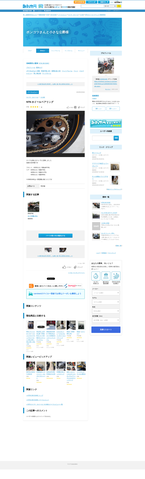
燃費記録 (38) (56, 71)
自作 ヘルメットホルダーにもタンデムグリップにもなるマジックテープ (71, 376)
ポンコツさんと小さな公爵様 (47, 32)
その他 (82, 15)
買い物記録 (37, 73)
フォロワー (113, 109)
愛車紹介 (42, 50)
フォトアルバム (55, 50)
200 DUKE (53, 15)
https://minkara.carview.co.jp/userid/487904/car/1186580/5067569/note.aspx (105, 84)
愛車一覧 (118, 245)
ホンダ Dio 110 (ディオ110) (109, 213)
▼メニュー (81, 50)
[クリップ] (81, 107)
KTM (47, 15)
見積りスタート (106, 329)
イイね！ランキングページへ (76, 272)
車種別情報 (42, 15)
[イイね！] (70, 107)
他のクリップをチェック (114, 189)
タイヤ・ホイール (73, 15)
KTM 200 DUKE (44, 63)
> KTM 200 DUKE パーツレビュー (37, 400)
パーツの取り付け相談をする (55, 235)
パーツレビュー (62, 15)
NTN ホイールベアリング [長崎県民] (95, 15)
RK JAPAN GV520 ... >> (66, 84)
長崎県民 (95, 96)
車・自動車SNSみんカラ (30, 15)
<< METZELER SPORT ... (44, 84)
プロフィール (30, 67)
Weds (68, 331)
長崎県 (94, 98)
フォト (76, 71)
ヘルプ (112, 2)
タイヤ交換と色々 (33, 216)
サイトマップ (112, 253)
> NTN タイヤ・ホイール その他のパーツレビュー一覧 (44, 404)
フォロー (99, 109)
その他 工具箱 (105, 223)
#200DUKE (103, 79)
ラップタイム (68, 50)
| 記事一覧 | (55, 84)
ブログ (30, 50)
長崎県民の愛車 (32, 63)
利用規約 (104, 253)
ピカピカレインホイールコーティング (61, 335)
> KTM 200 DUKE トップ (34, 395)
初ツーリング (96, 153)
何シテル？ (108, 89)
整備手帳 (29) (45, 71)
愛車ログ (39, 67)
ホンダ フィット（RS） (108, 233)
